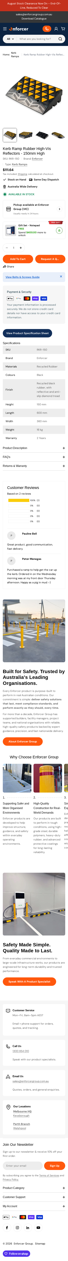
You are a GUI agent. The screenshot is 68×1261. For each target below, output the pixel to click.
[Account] (56, 29)
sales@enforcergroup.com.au (34, 14)
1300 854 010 (21, 1051)
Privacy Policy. (11, 1179)
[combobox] (34, 39)
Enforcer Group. (23, 1243)
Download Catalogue (34, 18)
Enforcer (37, 158)
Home (6, 54)
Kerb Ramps (15, 54)
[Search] (60, 39)
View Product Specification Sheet (27, 333)
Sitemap (40, 1243)
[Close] (61, 276)
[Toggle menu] (5, 29)
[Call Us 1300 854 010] (47, 29)
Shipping (22, 174)
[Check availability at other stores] (59, 209)
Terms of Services (49, 1175)
